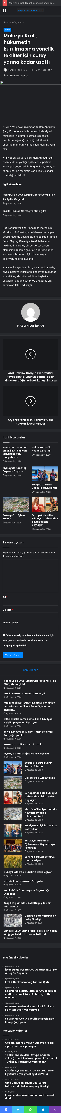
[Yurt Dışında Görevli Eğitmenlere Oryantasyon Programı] (13, 845)
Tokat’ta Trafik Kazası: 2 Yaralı (41, 449)
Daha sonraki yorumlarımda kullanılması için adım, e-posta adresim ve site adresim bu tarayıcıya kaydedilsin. (28, 640)
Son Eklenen (30, 669)
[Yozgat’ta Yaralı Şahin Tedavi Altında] (45, 473)
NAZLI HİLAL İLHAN (17, 70)
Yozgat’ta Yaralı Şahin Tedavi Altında (44, 486)
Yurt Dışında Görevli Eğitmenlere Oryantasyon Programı (40, 844)
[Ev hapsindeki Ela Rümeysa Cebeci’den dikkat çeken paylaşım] (45, 504)
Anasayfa (11, 22)
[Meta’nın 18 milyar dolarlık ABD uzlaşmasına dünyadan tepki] (13, 814)
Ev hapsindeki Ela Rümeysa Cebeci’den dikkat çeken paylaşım (45, 520)
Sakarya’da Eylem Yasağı (14, 517)
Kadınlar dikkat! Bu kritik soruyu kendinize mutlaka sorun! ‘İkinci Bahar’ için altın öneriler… (29, 706)
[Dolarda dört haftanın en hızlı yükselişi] (13, 920)
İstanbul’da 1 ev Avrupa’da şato (23, 881)
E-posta (8, 609)
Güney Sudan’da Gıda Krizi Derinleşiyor (28, 872)
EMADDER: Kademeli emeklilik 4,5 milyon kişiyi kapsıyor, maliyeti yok (15, 452)
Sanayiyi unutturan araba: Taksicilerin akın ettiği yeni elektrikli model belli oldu (30, 932)
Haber (21, 22)
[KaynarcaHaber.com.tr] (30, 10)
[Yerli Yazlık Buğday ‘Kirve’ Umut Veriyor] (13, 861)
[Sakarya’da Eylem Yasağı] (16, 504)
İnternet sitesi (10, 622)
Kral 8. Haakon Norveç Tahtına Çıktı (24, 211)
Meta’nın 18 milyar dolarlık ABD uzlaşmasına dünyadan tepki (41, 813)
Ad (5, 597)
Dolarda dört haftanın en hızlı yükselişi (40, 917)
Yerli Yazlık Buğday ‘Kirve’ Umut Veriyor (40, 858)
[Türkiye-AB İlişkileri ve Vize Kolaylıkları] (13, 830)
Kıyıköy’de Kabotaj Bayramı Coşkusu (14, 469)
